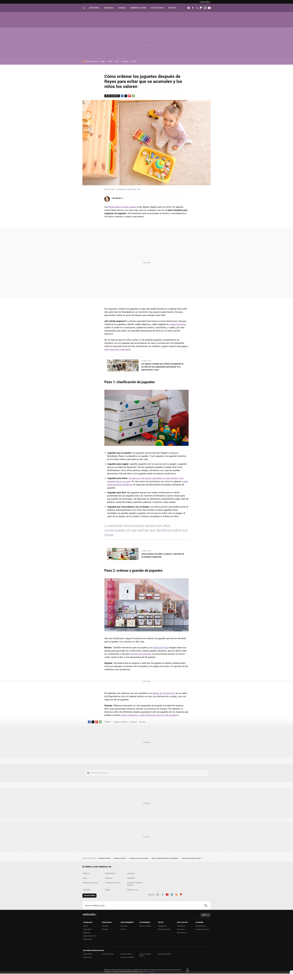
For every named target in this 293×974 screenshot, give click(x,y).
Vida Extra (105, 929)
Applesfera (86, 932)
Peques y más (132, 890)
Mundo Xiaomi (87, 939)
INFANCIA (172, 8)
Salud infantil (110, 873)
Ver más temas (89, 895)
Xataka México (88, 954)
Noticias (86, 873)
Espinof (123, 929)
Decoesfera (181, 929)
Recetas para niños (90, 883)
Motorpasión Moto (164, 929)
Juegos (102, 61)
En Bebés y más (146, 361)
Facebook (192, 8)
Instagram (205, 8)
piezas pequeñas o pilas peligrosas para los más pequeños (150, 715)
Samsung (125, 61)
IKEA (116, 61)
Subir (204, 915)
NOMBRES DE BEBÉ (138, 8)
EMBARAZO (109, 8)
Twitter (196, 8)
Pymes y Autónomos (202, 929)
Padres (107, 890)
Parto (85, 878)
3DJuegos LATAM (107, 954)
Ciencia (133, 61)
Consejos (133, 722)
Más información (148, 971)
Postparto (109, 878)
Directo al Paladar (145, 926)
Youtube (209, 8)
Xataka (85, 926)
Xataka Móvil (87, 929)
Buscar (206, 905)
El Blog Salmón (200, 926)
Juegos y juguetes (121, 722)
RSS (176, 894)
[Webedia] (205, 1)
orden (143, 722)
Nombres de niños (104, 858)
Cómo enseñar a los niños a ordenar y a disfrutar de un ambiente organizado (162, 555)
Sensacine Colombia (127, 957)
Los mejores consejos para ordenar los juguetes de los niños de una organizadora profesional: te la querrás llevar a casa (162, 367)
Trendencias (181, 926)
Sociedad (86, 890)
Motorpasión (162, 926)
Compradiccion (182, 932)
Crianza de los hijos (112, 883)
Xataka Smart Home (89, 936)
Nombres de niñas (120, 858)
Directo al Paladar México (145, 955)
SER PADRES (94, 8)
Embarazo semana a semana (138, 858)
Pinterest (188, 8)
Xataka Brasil (87, 957)
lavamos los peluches (140, 654)
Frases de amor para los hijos (191, 858)
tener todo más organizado (117, 349)
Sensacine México (127, 954)
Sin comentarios (113, 96)
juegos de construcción (163, 693)
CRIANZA (122, 8)
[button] (117, 198)
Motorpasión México (164, 954)
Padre (110, 61)
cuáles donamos (178, 324)
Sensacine (124, 926)
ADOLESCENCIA (157, 8)
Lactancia (130, 873)
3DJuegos (105, 926)
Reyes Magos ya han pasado (122, 207)
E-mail (133, 96)
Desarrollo (131, 878)
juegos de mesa (161, 647)
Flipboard (201, 8)
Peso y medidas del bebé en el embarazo (165, 858)
